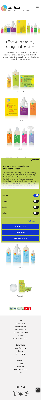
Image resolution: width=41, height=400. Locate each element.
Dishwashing (20, 92)
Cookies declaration (20, 332)
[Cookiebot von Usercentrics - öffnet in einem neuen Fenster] (30, 160)
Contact (20, 364)
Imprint (20, 335)
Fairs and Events (20, 369)
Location (20, 366)
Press (20, 372)
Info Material (20, 354)
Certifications (20, 348)
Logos (20, 351)
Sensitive (20, 267)
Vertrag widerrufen (20, 338)
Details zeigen (31, 221)
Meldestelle (20, 324)
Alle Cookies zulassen (20, 227)
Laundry (20, 120)
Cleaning (20, 149)
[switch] (36, 201)
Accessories (20, 296)
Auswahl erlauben (20, 233)
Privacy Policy (20, 326)
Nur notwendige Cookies (20, 238)
